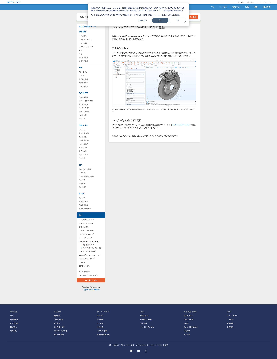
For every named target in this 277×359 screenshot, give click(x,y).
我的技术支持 (188, 319)
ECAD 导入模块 (84, 266)
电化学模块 (83, 187)
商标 (122, 345)
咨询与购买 (250, 2)
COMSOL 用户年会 (147, 327)
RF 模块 (81, 75)
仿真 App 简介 (59, 334)
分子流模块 (83, 151)
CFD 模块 (82, 129)
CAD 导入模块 (84, 227)
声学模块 (82, 119)
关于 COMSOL (232, 315)
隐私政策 (116, 345)
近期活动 (143, 323)
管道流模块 (83, 147)
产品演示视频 (58, 319)
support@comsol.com (91, 289)
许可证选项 (14, 323)
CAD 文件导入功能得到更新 (92, 248)
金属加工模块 (83, 155)
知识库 (186, 323)
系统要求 (13, 327)
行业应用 (223, 7)
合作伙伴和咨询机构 (191, 327)
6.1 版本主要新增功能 (87, 26)
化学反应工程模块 (85, 169)
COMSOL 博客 (102, 331)
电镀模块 (82, 180)
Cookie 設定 (143, 20)
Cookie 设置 (130, 345)
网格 (80, 54)
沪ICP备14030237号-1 (142, 345)
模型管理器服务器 (85, 40)
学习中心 (100, 315)
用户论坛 (100, 323)
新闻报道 (230, 323)
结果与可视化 (83, 61)
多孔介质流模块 (84, 140)
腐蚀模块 (82, 183)
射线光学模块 (83, 83)
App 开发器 (83, 43)
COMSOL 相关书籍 (60, 331)
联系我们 (230, 327)
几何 (80, 50)
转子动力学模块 (84, 111)
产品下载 (187, 334)
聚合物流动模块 (84, 133)
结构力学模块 (83, 97)
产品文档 (187, 331)
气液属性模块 (83, 205)
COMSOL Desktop (86, 47)
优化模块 (82, 198)
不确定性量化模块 (85, 209)
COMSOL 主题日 (146, 319)
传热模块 (82, 158)
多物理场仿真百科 (103, 334)
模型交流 (100, 327)
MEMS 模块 (83, 115)
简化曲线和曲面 (88, 245)
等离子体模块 (83, 86)
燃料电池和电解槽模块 (86, 176)
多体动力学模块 (84, 108)
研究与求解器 (83, 57)
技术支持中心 (188, 315)
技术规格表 (14, 319)
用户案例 (57, 323)
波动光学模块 (83, 79)
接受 (160, 20)
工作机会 (230, 319)
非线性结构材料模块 (86, 101)
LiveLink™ (86, 219)
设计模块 (82, 262)
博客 (256, 7)
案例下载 (57, 315)
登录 (265, 2)
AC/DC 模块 (83, 72)
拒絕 (177, 20)
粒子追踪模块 (83, 201)
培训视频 (267, 7)
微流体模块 (83, 137)
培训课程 (100, 319)
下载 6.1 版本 (191, 17)
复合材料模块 (83, 104)
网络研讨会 (144, 315)
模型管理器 (83, 36)
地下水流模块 (83, 144)
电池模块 (82, 173)
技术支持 (240, 2)
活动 (247, 7)
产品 (213, 7)
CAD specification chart (181, 125)
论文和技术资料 (59, 327)
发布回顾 (13, 331)
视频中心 (236, 7)
